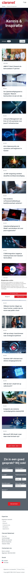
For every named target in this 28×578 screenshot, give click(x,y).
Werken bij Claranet (7, 540)
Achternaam (19, 468)
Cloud (4, 521)
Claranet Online (6, 543)
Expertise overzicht (7, 519)
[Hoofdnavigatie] (25, 2)
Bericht (5, 490)
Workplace (5, 527)
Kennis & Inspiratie (6, 541)
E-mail (4, 475)
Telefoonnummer (20, 476)
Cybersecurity (6, 525)
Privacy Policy (20, 569)
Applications (6, 528)
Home (3, 6)
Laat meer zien (13, 446)
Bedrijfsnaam (6, 483)
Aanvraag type (20, 483)
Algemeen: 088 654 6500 (8, 553)
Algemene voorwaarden (10, 569)
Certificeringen (6, 538)
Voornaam (5, 468)
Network (5, 523)
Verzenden (14, 504)
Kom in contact (6, 551)
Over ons (4, 536)
